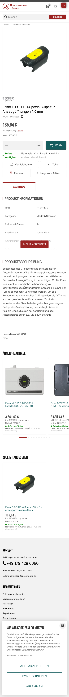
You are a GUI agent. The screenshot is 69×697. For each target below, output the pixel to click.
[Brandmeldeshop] (15, 6)
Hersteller (8, 603)
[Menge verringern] (6, 145)
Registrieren (9, 613)
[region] (34, 24)
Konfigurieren (34, 676)
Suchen (57, 16)
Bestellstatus (9, 618)
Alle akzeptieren (34, 666)
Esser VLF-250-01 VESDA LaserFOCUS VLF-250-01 (19, 404)
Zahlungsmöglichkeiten (14, 594)
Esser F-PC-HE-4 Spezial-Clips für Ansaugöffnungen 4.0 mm (23, 508)
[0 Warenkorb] (55, 6)
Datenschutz (26, 655)
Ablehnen (34, 686)
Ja (38, 224)
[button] (24, 380)
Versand (20, 131)
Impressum (11, 655)
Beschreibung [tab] (19, 187)
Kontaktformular (28, 576)
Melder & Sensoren (21, 25)
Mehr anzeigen (34, 244)
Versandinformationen (14, 599)
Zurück (6, 25)
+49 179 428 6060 (22, 563)
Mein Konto (8, 608)
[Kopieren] (22, 117)
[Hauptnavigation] (34, 1)
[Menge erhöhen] (39, 145)
